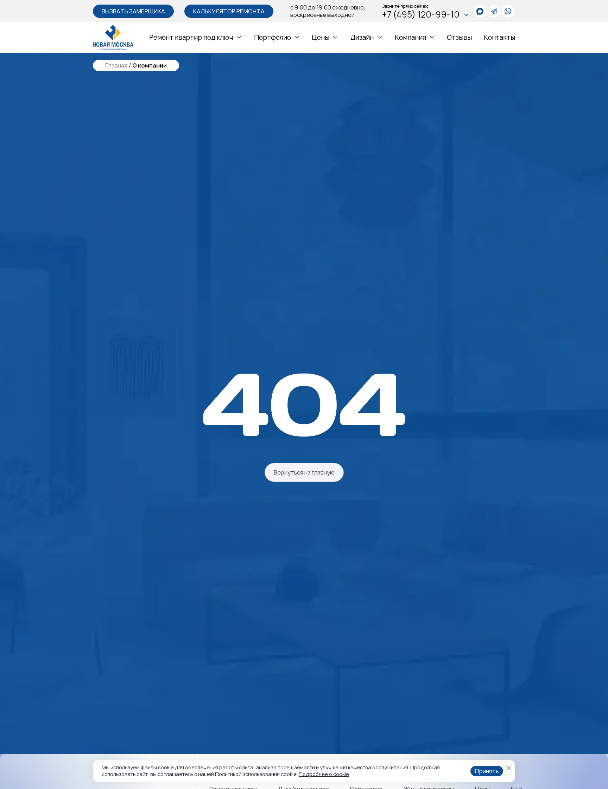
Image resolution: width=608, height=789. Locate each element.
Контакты (499, 37)
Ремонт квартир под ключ (191, 37)
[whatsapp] (480, 11)
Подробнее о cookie (324, 774)
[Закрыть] (509, 768)
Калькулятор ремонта (229, 11)
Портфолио (272, 37)
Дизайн (362, 37)
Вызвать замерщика (133, 11)
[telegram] (494, 11)
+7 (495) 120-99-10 (421, 14)
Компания (410, 37)
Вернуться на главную (304, 472)
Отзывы (459, 37)
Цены (320, 37)
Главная (116, 65)
